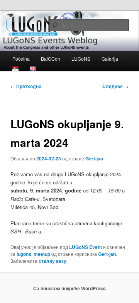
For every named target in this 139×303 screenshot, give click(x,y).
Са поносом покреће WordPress (69, 288)
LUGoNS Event (85, 246)
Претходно (25, 86)
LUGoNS (80, 58)
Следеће (115, 86)
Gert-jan (94, 158)
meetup (42, 253)
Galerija (110, 58)
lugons (24, 253)
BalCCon (50, 58)
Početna (21, 58)
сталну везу (52, 260)
